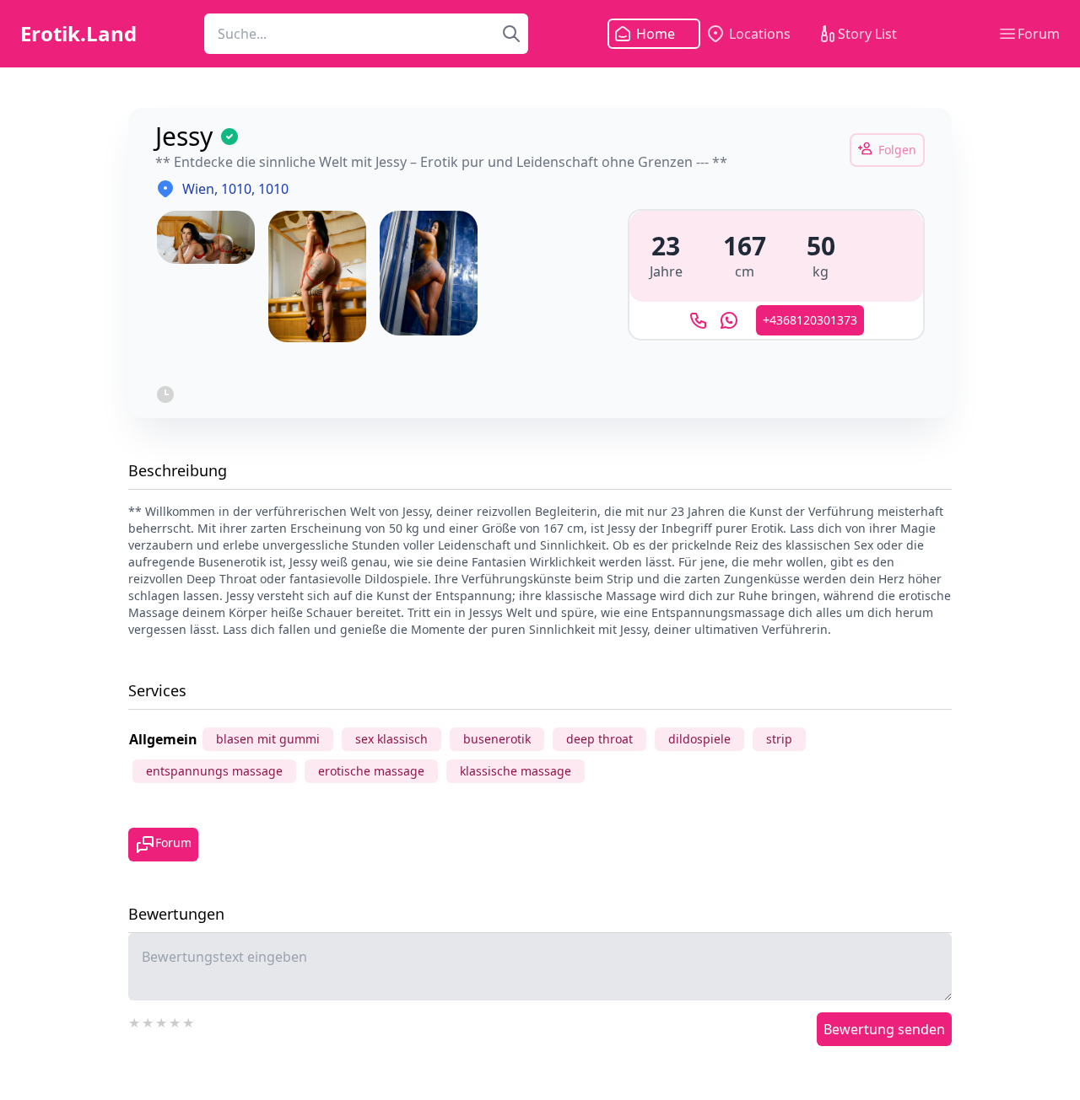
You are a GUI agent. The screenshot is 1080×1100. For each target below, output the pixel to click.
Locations (760, 33)
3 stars (162, 1020)
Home (655, 33)
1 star (135, 1020)
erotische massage (371, 771)
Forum (1039, 33)
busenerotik (497, 739)
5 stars (189, 1020)
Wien (198, 189)
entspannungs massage (214, 771)
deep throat (599, 739)
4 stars (175, 1020)
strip (779, 739)
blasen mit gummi (268, 739)
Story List (867, 33)
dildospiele (699, 739)
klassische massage (515, 771)
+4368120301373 (810, 320)
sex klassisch (391, 739)
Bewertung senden (884, 1029)
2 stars (148, 1020)
